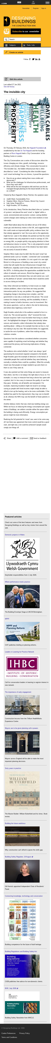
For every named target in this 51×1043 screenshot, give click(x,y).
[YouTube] (39, 59)
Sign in (43, 8)
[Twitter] (32, 59)
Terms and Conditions (9, 1037)
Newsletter (26, 8)
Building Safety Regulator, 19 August (18, 857)
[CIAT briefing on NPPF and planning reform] (22, 641)
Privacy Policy (24, 1033)
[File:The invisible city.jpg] (27, 143)
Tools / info (31, 45)
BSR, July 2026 (10, 988)
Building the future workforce (15, 823)
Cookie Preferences (8, 1033)
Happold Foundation (37, 148)
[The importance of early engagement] (22, 714)
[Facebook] (29, 59)
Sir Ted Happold (26, 151)
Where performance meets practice (17, 582)
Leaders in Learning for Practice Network (19, 652)
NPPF (7, 619)
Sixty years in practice (13, 768)
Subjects (12, 45)
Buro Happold (17, 153)
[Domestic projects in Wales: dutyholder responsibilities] (22, 571)
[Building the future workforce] (22, 845)
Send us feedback (39, 438)
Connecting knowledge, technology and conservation (24, 896)
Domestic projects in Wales (15, 535)
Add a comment (22, 438)
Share (9, 438)
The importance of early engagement (18, 692)
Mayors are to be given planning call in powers (21, 728)
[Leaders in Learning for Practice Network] (22, 678)
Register (36, 8)
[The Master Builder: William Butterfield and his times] (22, 809)
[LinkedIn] (36, 59)
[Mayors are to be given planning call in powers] (22, 754)
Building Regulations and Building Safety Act (21, 951)
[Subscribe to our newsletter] (22, 34)
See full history (9, 87)
